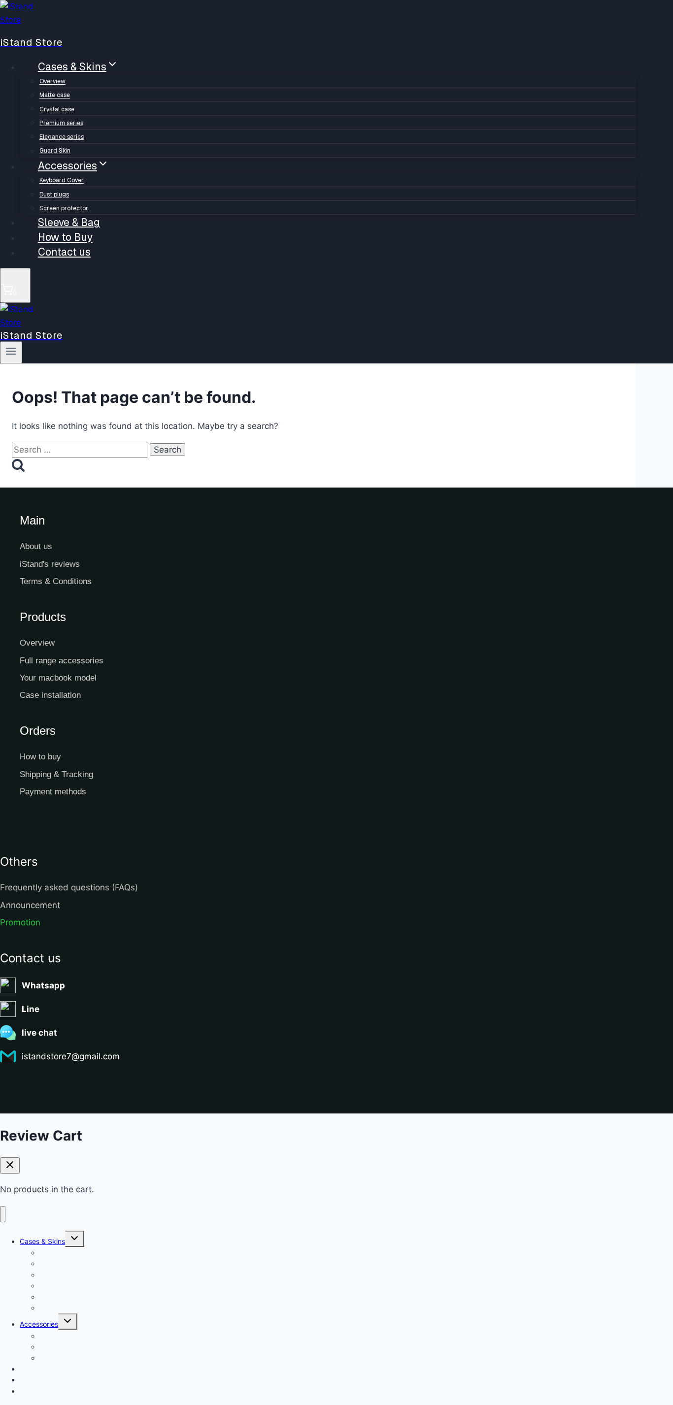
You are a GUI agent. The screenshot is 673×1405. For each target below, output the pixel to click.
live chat (39, 1033)
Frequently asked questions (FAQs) (69, 887)
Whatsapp (43, 985)
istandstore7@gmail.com (71, 1056)
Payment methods (53, 791)
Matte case (54, 95)
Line (30, 1009)
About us (36, 546)
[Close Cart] (10, 1165)
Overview (52, 82)
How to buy (40, 756)
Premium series (61, 123)
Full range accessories (61, 660)
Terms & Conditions (56, 581)
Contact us (64, 252)
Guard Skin (57, 1308)
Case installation (50, 695)
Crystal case (56, 109)
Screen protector (66, 1358)
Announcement (30, 905)
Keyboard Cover (61, 181)
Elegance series (61, 137)
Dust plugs (54, 194)
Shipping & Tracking (56, 774)
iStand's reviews (50, 564)
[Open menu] (11, 352)
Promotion (20, 922)
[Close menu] (2, 1214)
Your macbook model (58, 678)
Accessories (39, 1324)
